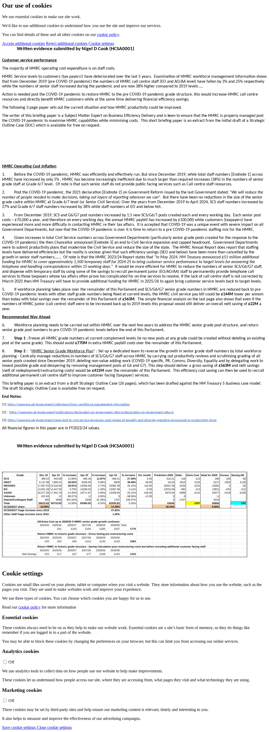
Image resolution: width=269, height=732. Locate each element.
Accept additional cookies (23, 43)
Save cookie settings (19, 727)
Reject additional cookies (66, 43)
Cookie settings (101, 43)
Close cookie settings (54, 727)
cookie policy (108, 34)
